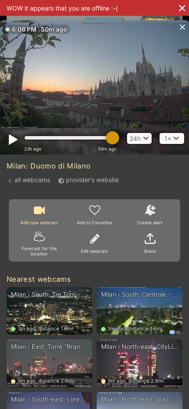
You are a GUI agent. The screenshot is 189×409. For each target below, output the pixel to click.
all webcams (32, 179)
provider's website (92, 179)
